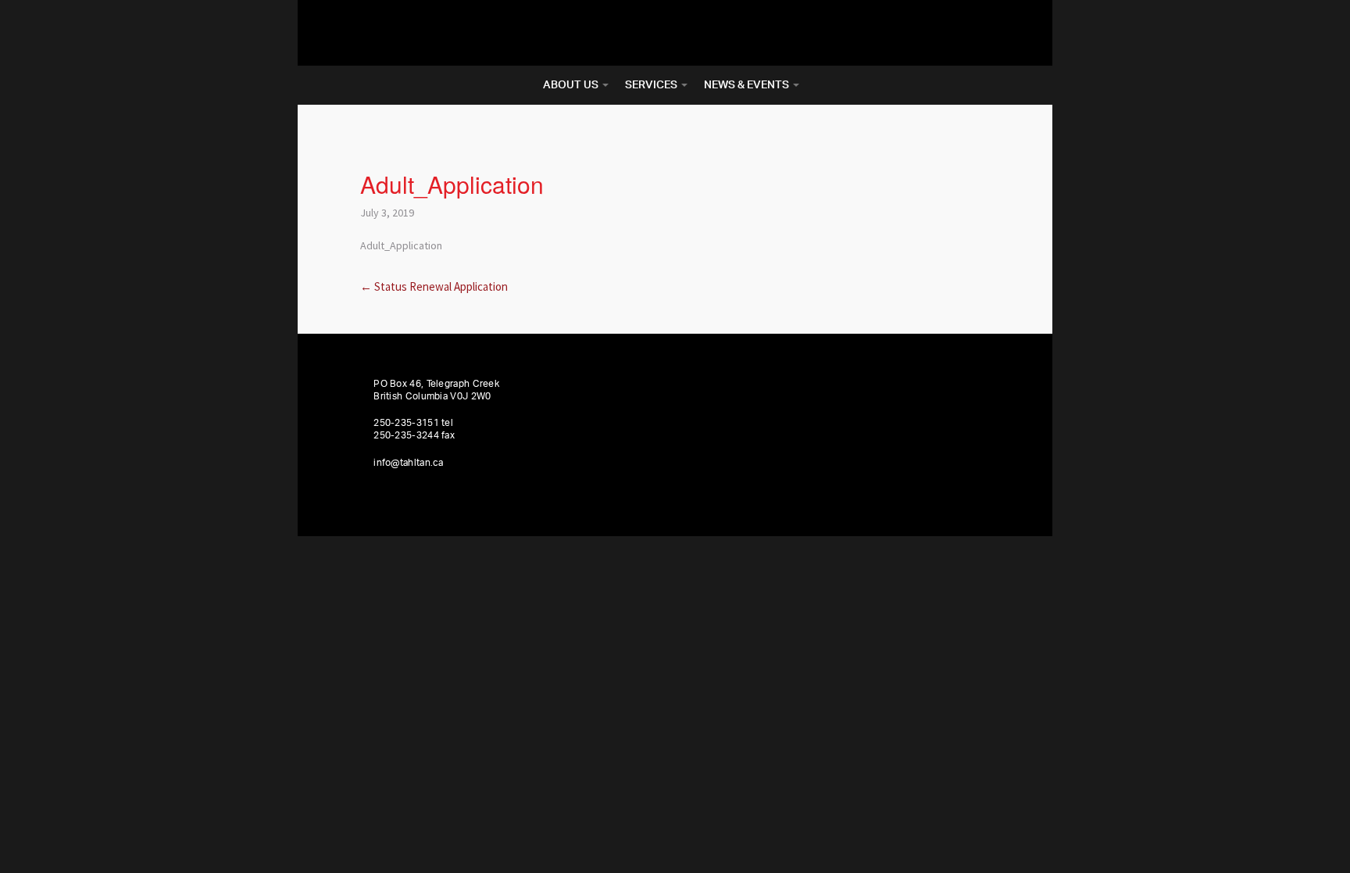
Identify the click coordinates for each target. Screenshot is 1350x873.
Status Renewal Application (434, 286)
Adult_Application (401, 245)
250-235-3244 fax (414, 435)
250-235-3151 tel (413, 423)
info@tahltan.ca (408, 462)
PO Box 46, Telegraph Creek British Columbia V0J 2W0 (436, 390)
